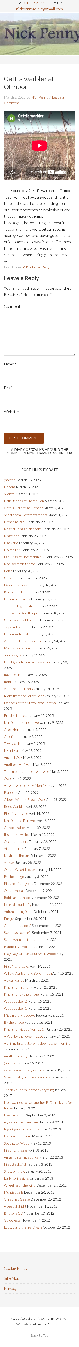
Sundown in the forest (20, 939)
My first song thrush (18, 648)
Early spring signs (16, 1178)
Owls (8, 778)
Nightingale (12, 750)
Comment (13, 306)
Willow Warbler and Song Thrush (28, 973)
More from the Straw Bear (24, 696)
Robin (8, 682)
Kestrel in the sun (17, 855)
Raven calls (12, 675)
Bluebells (11, 792)
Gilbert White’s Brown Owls (25, 799)
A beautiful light (15, 1206)
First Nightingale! (16, 966)
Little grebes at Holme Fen (24, 501)
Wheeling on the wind (20, 1185)
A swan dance (14, 980)
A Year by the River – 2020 (23, 1036)
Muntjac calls (13, 1192)
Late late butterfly (17, 904)
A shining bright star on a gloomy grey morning (37, 1043)
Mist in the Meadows (19, 1015)
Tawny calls (12, 743)
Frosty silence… (15, 715)
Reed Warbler (14, 806)
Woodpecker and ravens (22, 641)
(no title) (10, 480)
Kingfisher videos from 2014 (25, 1029)
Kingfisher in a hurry (18, 987)
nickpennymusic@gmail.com (39, 8)
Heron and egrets (17, 599)
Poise (8, 571)
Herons (9, 487)
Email (10, 387)
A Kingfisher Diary (36, 267)
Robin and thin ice (17, 897)
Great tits (11, 578)
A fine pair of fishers (18, 689)
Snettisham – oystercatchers (25, 515)
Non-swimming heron (20, 564)
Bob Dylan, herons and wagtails (27, 662)
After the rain (14, 848)
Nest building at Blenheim (23, 529)
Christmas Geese (17, 1199)
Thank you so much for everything (29, 1090)
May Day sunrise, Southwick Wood (30, 953)
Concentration (15, 827)
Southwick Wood (17, 1143)
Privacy (10, 1288)
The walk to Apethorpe (21, 613)
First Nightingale (16, 813)
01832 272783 (36, 2)
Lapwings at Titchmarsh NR (24, 557)
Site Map (11, 1278)
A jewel (9, 862)
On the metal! (14, 890)
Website (11, 411)
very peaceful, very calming (24, 1070)
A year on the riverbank (21, 1122)
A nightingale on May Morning (25, 785)
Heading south (14, 1115)
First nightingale (15, 1150)
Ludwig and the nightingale (23, 1227)
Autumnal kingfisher (18, 911)
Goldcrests (12, 1220)
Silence (9, 494)
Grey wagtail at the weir (21, 620)
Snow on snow (14, 1171)
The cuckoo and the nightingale (26, 771)
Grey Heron (13, 729)
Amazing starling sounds (21, 1157)
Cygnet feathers (16, 841)
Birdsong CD (13, 1213)
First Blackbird (15, 1164)
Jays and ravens (16, 627)
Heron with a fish (16, 634)
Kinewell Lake (14, 592)
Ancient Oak (13, 757)
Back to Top (39, 1335)
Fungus (9, 918)
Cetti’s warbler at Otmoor (23, 508)
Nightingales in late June (21, 1129)
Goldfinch (11, 736)
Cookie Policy (15, 1268)
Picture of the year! (18, 883)
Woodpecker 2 (15, 1001)
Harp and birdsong (17, 1136)
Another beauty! (16, 1056)
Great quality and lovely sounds (27, 1077)
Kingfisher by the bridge (21, 722)
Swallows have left (17, 932)
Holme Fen (12, 550)
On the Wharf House (19, 869)
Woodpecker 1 (15, 1008)
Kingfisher (11, 536)
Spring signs (12, 655)
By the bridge (14, 876)
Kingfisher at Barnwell (20, 820)
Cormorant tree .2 (17, 925)
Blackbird (11, 543)
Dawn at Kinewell (17, 585)
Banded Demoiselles (19, 946)
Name (10, 363)
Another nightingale (18, 764)
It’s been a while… (17, 834)
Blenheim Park (15, 522)
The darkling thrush (18, 606)
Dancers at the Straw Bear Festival (30, 703)
